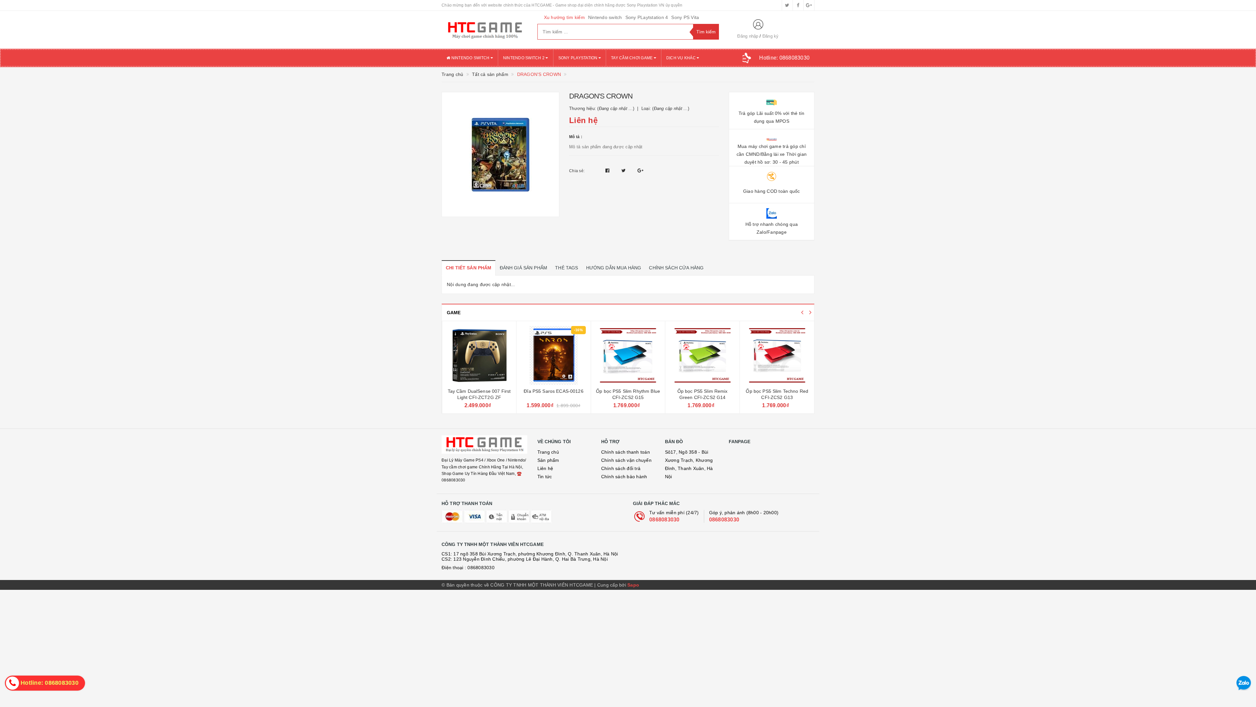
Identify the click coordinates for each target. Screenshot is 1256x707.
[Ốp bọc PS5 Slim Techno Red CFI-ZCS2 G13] (702, 355)
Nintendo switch (605, 17)
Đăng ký (770, 36)
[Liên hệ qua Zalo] (1243, 683)
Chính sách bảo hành (624, 476)
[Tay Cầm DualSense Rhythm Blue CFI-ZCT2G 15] (777, 355)
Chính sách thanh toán (625, 452)
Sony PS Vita (685, 17)
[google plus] (809, 5)
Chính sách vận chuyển (626, 460)
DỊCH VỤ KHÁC (681, 58)
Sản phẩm (548, 460)
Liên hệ (545, 468)
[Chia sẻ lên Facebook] (608, 170)
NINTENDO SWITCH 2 (524, 58)
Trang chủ (548, 452)
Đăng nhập (747, 36)
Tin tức (544, 476)
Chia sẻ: (576, 171)
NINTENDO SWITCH (470, 58)
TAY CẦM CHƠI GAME (632, 58)
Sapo (633, 585)
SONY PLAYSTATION (578, 58)
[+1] (640, 170)
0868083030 (664, 519)
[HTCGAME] (485, 30)
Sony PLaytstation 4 (646, 17)
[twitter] (787, 5)
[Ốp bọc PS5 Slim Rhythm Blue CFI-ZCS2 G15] (553, 355)
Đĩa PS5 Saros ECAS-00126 (479, 391)
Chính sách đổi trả (621, 468)
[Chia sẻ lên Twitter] (624, 170)
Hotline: (784, 58)
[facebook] (798, 5)
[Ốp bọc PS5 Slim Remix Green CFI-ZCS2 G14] (628, 355)
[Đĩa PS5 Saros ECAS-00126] (479, 355)
